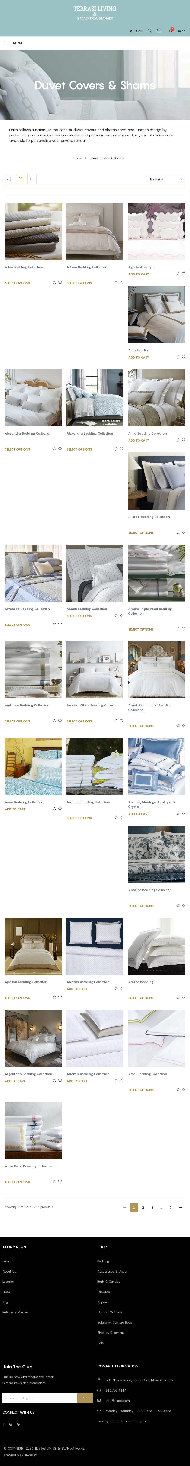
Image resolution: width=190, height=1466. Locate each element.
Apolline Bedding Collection (150, 890)
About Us (9, 1271)
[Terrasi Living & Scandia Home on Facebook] (4, 1424)
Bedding (103, 1261)
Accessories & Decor (112, 1271)
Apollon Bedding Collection (26, 982)
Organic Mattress (109, 1312)
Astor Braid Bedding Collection (29, 1166)
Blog (5, 1302)
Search (7, 1261)
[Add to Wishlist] (59, 283)
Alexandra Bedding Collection (89, 433)
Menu (17, 43)
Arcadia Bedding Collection (87, 982)
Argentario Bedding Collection (28, 1074)
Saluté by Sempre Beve (114, 1322)
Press (6, 1292)
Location (8, 1281)
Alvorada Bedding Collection (27, 609)
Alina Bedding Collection (147, 433)
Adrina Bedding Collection (87, 267)
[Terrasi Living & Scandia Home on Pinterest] (18, 1424)
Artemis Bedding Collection (87, 1074)
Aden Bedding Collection (24, 267)
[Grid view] (20, 179)
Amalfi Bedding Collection (86, 609)
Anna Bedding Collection (24, 802)
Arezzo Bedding (140, 982)
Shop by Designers (110, 1332)
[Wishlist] (160, 31)
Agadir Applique (141, 267)
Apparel (103, 1302)
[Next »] (180, 1207)
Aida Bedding (139, 350)
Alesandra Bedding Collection (28, 433)
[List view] (32, 179)
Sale (100, 1343)
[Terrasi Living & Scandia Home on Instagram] (11, 1424)
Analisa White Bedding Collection (93, 705)
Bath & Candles (108, 1281)
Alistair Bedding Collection (149, 517)
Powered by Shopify (20, 1455)
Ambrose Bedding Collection (27, 705)
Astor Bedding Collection (147, 1074)
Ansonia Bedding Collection (88, 802)
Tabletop (103, 1292)
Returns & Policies (15, 1312)
